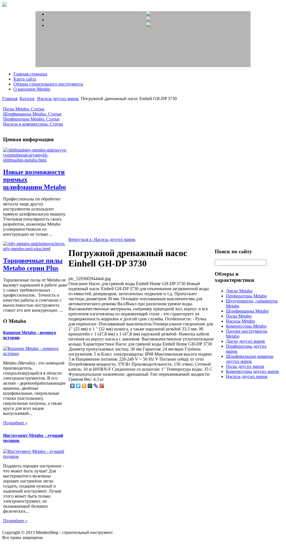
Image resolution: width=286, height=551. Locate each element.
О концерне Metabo (31, 89)
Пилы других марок (245, 366)
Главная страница (30, 74)
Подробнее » (15, 422)
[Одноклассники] (84, 385)
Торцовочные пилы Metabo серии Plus (33, 264)
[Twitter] (78, 385)
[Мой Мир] (90, 385)
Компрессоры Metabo (246, 326)
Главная (9, 98)
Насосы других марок (58, 98)
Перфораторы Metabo (246, 296)
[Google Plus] (102, 385)
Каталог (27, 98)
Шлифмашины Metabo (247, 311)
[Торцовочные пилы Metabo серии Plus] (35, 248)
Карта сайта (24, 79)
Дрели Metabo (239, 290)
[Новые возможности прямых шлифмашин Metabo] (35, 160)
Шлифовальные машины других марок (249, 359)
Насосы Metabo (240, 321)
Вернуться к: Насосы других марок (101, 239)
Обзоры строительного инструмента (48, 84)
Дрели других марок (245, 341)
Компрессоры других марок (252, 371)
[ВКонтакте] (72, 385)
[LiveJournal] (96, 385)
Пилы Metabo (239, 316)
